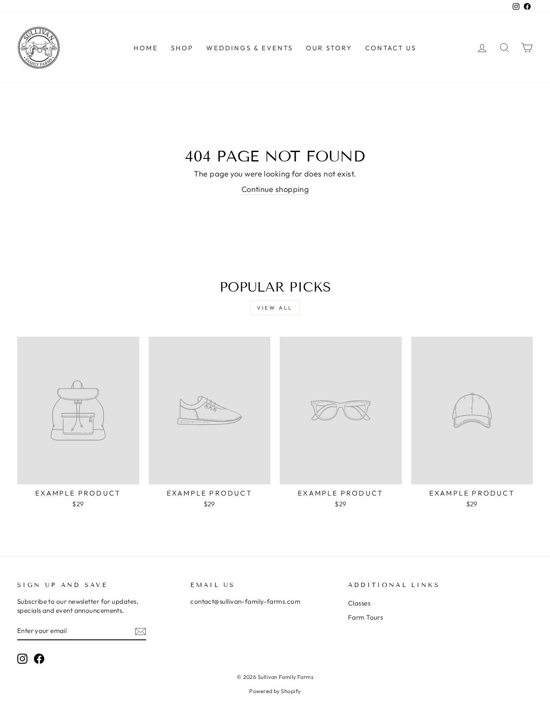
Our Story (329, 48)
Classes (359, 603)
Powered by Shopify (274, 690)
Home (146, 48)
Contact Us (390, 48)
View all (275, 307)
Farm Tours (365, 617)
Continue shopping (275, 189)
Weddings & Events (249, 48)
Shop (182, 48)
